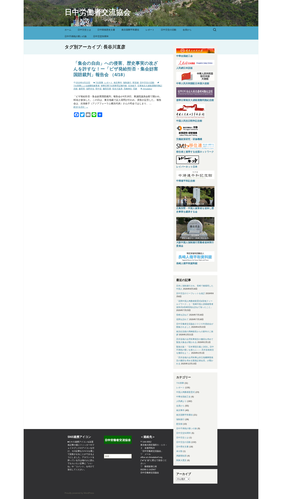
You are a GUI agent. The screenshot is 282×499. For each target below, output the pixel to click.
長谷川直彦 (117, 89)
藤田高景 (107, 89)
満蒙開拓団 (181, 456)
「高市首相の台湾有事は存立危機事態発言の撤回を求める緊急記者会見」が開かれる (194, 360)
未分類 (179, 451)
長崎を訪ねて (182, 315)
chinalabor (147, 89)
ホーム (68, 29)
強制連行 (127, 82)
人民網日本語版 (184, 68)
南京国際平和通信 (130, 29)
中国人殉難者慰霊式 (185, 392)
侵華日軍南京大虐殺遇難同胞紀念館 (195, 100)
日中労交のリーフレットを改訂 (190, 293)
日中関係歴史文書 (106, 29)
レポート (150, 29)
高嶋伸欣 (128, 89)
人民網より (181, 401)
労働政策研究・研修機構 (189, 139)
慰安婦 (135, 82)
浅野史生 (90, 89)
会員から (187, 29)
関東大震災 (181, 460)
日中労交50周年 (101, 36)
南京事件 (118, 82)
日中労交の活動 (168, 29)
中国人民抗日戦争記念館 (189, 121)
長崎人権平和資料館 (186, 263)
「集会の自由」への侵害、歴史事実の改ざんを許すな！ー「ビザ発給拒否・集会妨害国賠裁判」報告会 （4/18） (115, 69)
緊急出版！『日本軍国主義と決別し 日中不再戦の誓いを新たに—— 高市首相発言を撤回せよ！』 (195, 350)
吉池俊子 (132, 85)
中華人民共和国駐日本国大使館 (192, 83)
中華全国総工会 (184, 56)
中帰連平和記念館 (185, 181)
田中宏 (98, 89)
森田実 (82, 89)
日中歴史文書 (182, 446)
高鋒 (135, 89)
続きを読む (80, 107)
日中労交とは (84, 29)
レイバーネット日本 (186, 166)
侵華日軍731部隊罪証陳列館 (114, 85)
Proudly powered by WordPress (79, 493)
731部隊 (99, 82)
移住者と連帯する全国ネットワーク (195, 151)
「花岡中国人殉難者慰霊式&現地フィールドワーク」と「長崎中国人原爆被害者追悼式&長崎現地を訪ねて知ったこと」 (194, 304)
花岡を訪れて (182, 319)
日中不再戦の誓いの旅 (76, 36)
